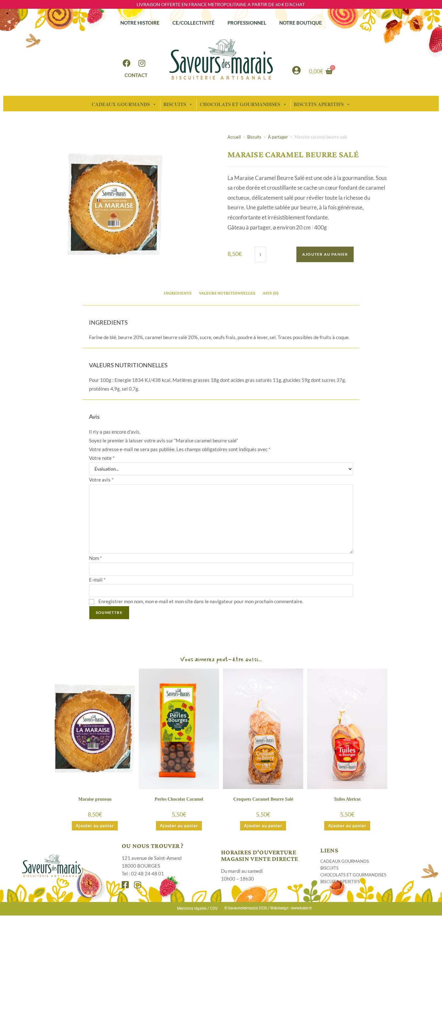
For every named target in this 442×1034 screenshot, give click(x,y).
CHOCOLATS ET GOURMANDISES (240, 104)
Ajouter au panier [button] (95, 825)
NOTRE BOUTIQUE (300, 23)
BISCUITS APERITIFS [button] (319, 104)
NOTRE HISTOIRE (140, 23)
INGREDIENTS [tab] (178, 292)
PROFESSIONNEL (246, 23)
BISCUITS (174, 104)
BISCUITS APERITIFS (340, 881)
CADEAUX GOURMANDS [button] (121, 104)
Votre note (102, 458)
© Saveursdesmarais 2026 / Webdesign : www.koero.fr (268, 908)
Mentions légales (191, 908)
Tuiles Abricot (347, 799)
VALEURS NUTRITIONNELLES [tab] (227, 292)
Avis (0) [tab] (271, 292)
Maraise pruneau (95, 799)
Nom (95, 558)
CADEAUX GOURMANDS (344, 861)
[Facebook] (126, 63)
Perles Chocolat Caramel (179, 799)
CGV (214, 908)
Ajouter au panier (325, 254)
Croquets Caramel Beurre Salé (263, 799)
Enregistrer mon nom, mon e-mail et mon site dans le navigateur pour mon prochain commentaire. (200, 601)
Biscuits (254, 136)
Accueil (234, 136)
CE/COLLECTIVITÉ (193, 23)
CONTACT (136, 75)
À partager (278, 136)
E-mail (97, 580)
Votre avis (101, 480)
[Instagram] (142, 63)
